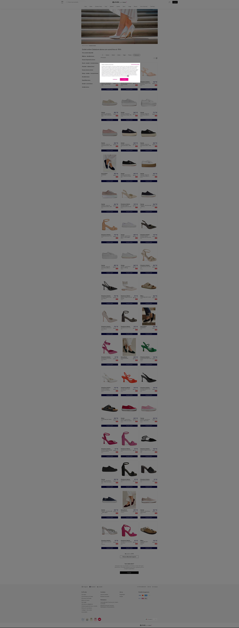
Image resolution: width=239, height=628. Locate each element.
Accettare (124, 79)
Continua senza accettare (135, 64)
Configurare (115, 79)
